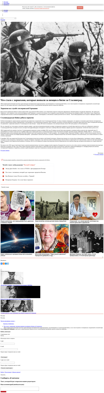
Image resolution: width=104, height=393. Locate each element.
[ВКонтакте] (1, 264)
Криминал (6, 4)
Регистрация (8, 372)
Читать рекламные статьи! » (8, 321)
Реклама (6, 10)
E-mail (2, 346)
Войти (2, 372)
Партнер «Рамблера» (8, 323)
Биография (6, 3)
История (6, 2)
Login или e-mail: (5, 360)
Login (2, 341)
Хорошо (80, 7)
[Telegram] (8, 264)
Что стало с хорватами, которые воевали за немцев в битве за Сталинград (23, 326)
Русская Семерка (5, 150)
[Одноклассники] (4, 264)
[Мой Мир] (6, 264)
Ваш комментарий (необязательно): (12, 384)
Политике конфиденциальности (42, 8)
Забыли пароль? (16, 372)
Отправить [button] (3, 391)
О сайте (6, 11)
